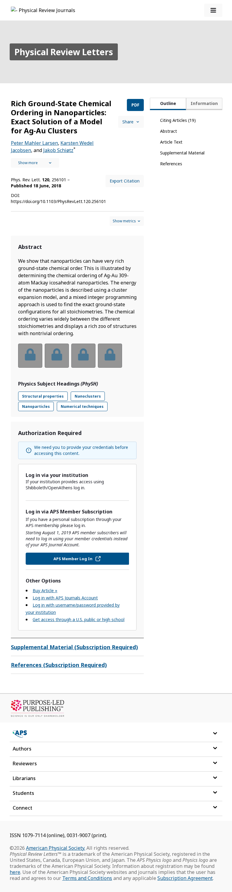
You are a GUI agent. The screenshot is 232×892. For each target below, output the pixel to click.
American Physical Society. (55, 848)
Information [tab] (204, 103)
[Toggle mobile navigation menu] (213, 10)
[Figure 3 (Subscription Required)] (83, 356)
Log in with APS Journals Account (65, 598)
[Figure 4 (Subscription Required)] (110, 356)
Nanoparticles (36, 406)
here (15, 872)
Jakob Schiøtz (58, 150)
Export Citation (125, 181)
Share (128, 122)
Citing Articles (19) (178, 120)
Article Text (171, 142)
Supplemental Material (182, 153)
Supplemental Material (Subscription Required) (74, 647)
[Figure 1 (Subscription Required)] (30, 356)
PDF (135, 105)
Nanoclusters (88, 396)
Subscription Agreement (185, 878)
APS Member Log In (72, 558)
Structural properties (43, 396)
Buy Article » (45, 590)
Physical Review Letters (63, 52)
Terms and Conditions (87, 878)
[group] (77, 359)
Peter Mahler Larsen (34, 143)
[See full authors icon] (35, 163)
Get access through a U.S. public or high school (78, 619)
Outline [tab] (168, 103)
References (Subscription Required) (59, 664)
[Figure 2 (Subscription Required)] (57, 356)
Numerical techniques (82, 406)
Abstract (168, 131)
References (171, 164)
